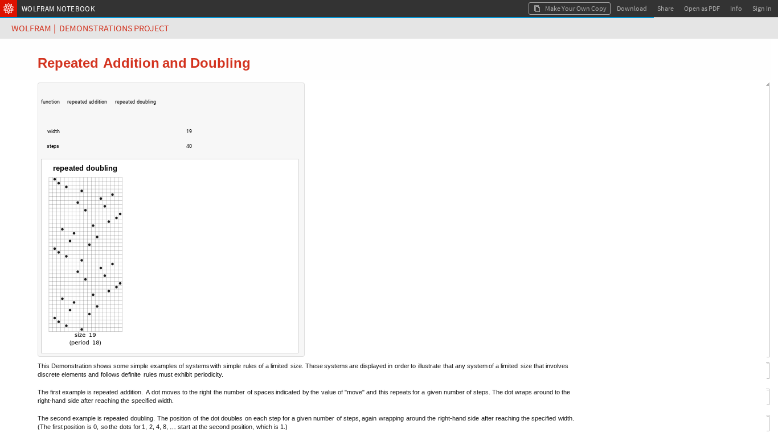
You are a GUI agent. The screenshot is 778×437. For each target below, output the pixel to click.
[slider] (120, 137)
